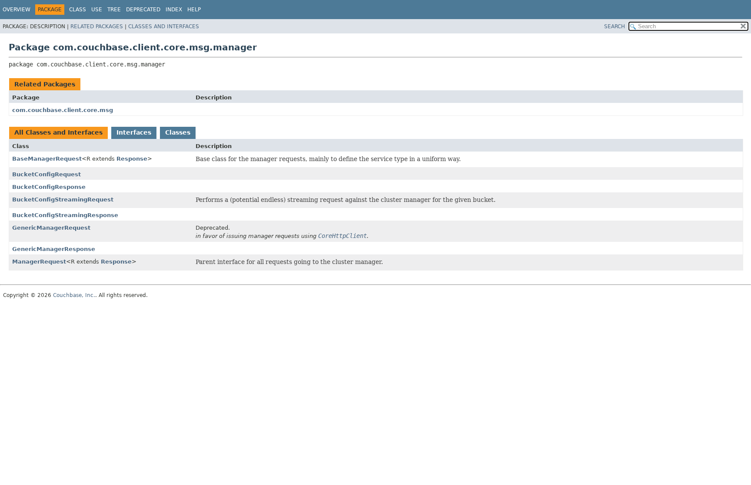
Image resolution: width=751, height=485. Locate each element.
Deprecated (143, 10)
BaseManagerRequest (47, 158)
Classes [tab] (177, 132)
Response (131, 158)
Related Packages (96, 26)
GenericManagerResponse (53, 249)
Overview (16, 10)
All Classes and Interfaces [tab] (58, 132)
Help (194, 10)
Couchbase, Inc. (74, 295)
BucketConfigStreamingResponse (65, 215)
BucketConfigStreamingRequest (62, 199)
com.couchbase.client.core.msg (62, 110)
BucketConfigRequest (46, 174)
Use (96, 10)
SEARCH (614, 26)
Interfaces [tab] (133, 132)
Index (174, 10)
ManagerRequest (39, 261)
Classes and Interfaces (163, 26)
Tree (114, 10)
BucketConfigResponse (49, 187)
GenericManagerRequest (51, 227)
